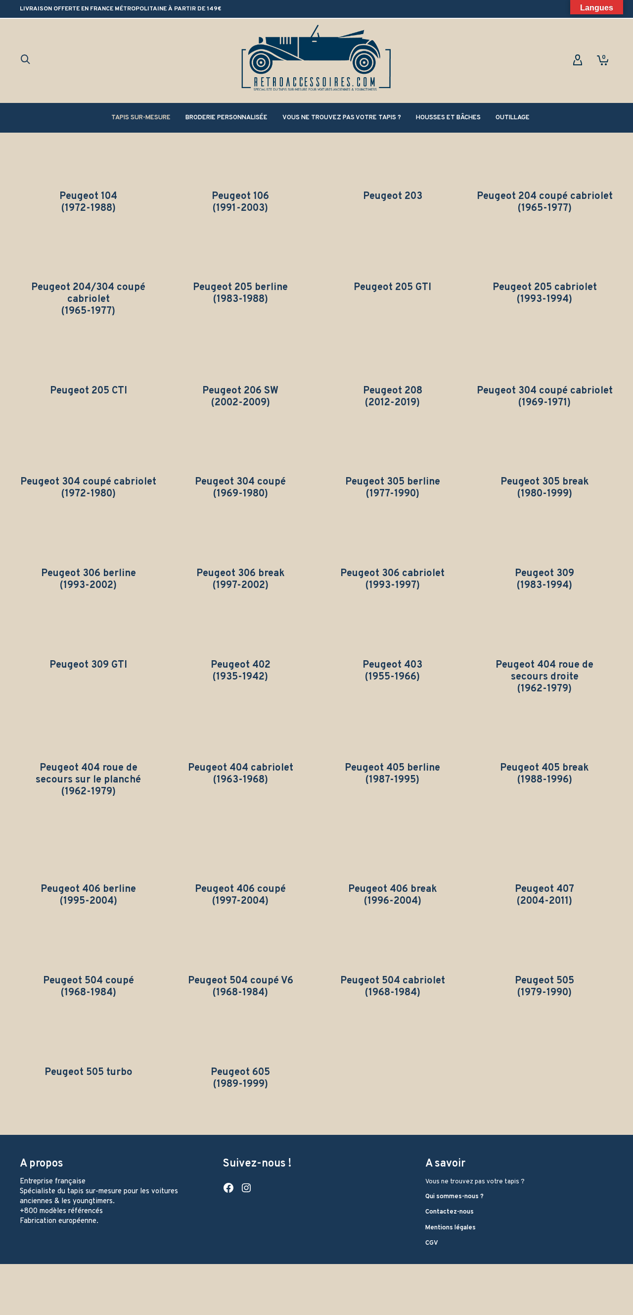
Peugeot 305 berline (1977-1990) (392, 488)
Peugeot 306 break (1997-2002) (240, 579)
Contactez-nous (449, 1212)
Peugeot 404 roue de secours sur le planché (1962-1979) (88, 780)
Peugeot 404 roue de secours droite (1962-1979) (544, 677)
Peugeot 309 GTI (88, 665)
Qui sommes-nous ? (454, 1197)
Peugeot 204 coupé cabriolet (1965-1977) (545, 202)
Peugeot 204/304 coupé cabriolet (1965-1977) (88, 299)
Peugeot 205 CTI (88, 391)
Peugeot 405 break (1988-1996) (544, 774)
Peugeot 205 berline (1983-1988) (240, 293)
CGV (431, 1243)
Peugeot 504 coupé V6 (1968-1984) (240, 986)
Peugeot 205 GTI (392, 287)
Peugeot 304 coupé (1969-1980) (240, 488)
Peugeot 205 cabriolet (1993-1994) (545, 293)
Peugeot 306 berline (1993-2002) (88, 579)
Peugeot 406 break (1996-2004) (392, 895)
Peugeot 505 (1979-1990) (544, 986)
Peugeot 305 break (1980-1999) (544, 488)
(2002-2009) (240, 402)
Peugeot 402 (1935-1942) (241, 671)
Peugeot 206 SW (240, 391)
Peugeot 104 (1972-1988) (88, 202)
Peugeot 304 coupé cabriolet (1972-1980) (88, 488)
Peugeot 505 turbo (89, 1072)
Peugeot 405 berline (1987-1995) (392, 774)
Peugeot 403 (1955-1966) (392, 671)
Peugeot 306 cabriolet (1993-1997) (392, 579)
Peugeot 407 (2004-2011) (544, 895)
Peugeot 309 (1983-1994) (544, 579)
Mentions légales (450, 1228)
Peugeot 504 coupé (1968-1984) (88, 986)
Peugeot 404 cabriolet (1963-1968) (240, 774)
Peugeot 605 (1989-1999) (240, 1078)
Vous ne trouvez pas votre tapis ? (475, 1182)
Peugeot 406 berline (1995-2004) (88, 895)
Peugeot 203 (392, 196)
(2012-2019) (392, 402)
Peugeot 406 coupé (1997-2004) (240, 895)
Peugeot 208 (392, 391)
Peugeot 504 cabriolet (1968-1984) (392, 986)
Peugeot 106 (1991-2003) (240, 202)
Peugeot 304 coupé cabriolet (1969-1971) (545, 397)
